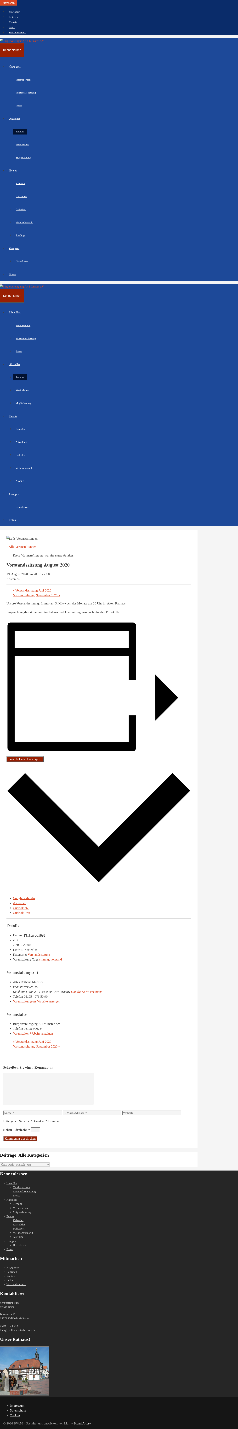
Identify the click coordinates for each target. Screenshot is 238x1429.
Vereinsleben (22, 144)
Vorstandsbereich (17, 32)
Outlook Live (21, 912)
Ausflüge (20, 235)
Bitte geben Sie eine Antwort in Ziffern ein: (32, 1121)
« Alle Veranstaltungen (21, 546)
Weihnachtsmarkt (24, 222)
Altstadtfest (21, 196)
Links (12, 27)
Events (13, 170)
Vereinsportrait (23, 79)
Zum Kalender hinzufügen (25, 759)
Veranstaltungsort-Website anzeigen (36, 1001)
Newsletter (14, 12)
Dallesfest (21, 209)
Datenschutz (18, 1410)
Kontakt (13, 22)
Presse (19, 105)
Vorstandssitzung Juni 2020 (32, 590)
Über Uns (15, 66)
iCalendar (19, 903)
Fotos (12, 274)
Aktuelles (14, 118)
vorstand (56, 959)
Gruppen (14, 248)
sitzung (44, 959)
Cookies (15, 1415)
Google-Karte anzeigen (86, 991)
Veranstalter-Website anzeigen (33, 1033)
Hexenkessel (22, 261)
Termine (20, 131)
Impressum (17, 1405)
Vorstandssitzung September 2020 (36, 595)
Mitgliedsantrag (23, 157)
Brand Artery (82, 1423)
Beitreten (13, 17)
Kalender (20, 183)
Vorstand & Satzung (26, 92)
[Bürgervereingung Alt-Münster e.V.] (22, 40)
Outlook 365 (21, 908)
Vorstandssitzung (39, 954)
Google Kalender (24, 898)
